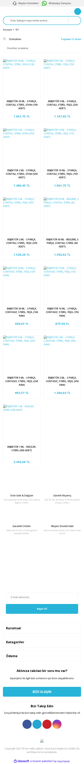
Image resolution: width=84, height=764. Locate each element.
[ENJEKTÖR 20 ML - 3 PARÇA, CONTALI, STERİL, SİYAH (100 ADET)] (21, 78)
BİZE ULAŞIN (42, 692)
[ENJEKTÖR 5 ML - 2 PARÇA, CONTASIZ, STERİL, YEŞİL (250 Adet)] (21, 354)
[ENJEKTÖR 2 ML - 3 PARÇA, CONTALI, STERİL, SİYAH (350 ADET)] (21, 147)
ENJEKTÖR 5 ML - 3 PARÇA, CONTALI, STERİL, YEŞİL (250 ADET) (62, 105)
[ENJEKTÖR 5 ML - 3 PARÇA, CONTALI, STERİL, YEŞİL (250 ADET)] (62, 78)
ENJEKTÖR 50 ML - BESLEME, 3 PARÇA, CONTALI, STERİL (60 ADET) (62, 243)
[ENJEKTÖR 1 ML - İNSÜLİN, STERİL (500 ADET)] (21, 423)
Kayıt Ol (42, 608)
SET (17, 29)
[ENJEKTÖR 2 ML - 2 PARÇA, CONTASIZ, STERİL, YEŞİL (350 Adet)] (62, 354)
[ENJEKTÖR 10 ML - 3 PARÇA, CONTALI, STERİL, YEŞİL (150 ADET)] (62, 147)
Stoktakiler (15, 39)
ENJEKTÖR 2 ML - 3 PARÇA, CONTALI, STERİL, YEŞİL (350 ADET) (21, 243)
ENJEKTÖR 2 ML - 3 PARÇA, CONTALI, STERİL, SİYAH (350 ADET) (22, 174)
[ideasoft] (21, 761)
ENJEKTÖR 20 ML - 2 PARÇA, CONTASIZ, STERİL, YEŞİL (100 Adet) (21, 312)
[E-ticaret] (41, 761)
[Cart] (77, 11)
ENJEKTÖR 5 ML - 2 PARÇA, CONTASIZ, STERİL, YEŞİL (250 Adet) (21, 381)
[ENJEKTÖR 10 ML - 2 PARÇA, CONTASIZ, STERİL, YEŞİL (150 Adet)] (62, 285)
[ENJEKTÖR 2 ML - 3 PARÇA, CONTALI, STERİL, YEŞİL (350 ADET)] (21, 216)
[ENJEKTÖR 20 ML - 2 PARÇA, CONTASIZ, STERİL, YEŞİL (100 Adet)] (21, 285)
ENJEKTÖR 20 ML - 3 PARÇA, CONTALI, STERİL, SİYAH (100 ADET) (22, 105)
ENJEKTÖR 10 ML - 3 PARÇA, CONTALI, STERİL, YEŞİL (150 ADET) (62, 174)
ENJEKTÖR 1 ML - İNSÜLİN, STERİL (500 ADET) (21, 448)
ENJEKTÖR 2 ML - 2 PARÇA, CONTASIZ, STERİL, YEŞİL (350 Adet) (62, 381)
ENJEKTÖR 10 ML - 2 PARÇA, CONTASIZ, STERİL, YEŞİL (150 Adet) (62, 312)
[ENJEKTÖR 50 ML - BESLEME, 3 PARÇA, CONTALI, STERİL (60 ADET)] (62, 216)
